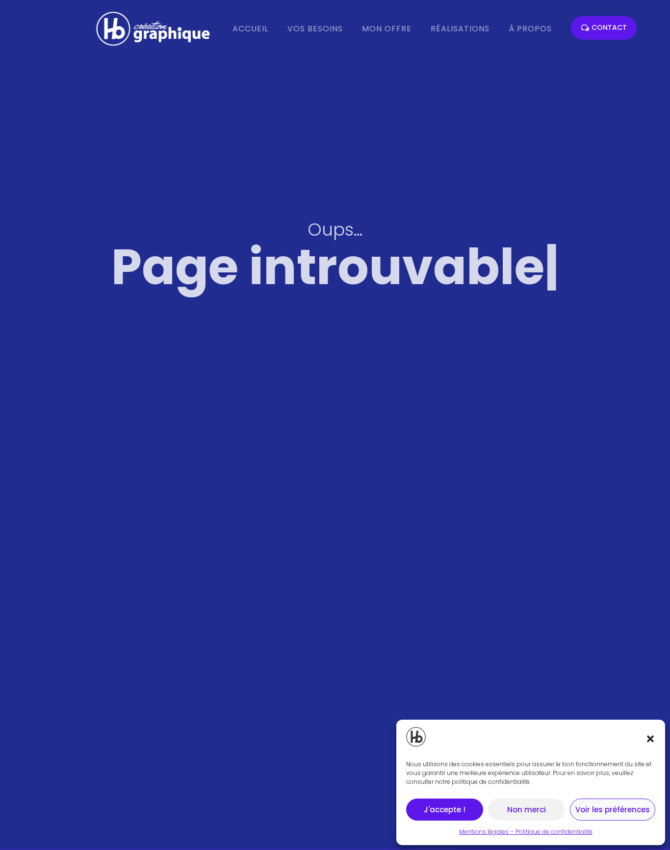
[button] (650, 739)
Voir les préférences (612, 809)
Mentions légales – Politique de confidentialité (526, 831)
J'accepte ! (444, 809)
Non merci (526, 809)
